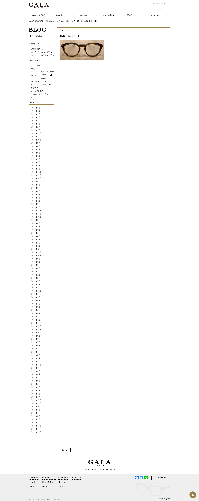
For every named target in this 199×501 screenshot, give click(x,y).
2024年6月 (35, 191)
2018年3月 (35, 416)
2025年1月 (35, 169)
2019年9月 (35, 371)
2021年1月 (35, 323)
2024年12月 (36, 172)
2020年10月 (36, 333)
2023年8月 (35, 223)
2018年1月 (35, 423)
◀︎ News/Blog (36, 36)
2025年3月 (35, 162)
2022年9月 (35, 259)
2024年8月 (35, 185)
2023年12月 (36, 210)
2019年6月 (35, 381)
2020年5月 (35, 349)
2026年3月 (35, 124)
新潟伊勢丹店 (37, 49)
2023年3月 (35, 239)
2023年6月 (35, 230)
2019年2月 (35, 394)
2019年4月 (35, 387)
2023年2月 (35, 243)
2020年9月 (35, 336)
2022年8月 (35, 262)
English (166, 3)
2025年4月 (35, 159)
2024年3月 (35, 201)
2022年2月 (35, 281)
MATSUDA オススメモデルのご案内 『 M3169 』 (42, 94)
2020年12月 (36, 326)
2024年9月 (35, 182)
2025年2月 (35, 166)
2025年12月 (36, 133)
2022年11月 (36, 252)
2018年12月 (36, 400)
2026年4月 (35, 121)
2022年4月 (35, 275)
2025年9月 (35, 143)
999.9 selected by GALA (41, 52)
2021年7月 (35, 304)
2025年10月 (36, 140)
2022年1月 (35, 284)
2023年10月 (36, 217)
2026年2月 (35, 127)
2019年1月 (35, 397)
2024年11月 (36, 175)
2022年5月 (35, 272)
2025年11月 (36, 137)
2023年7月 (35, 227)
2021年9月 (35, 297)
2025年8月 (35, 146)
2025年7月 (35, 150)
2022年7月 (35, 265)
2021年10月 (36, 294)
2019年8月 (35, 374)
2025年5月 (35, 156)
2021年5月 (35, 310)
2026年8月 (35, 108)
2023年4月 (35, 236)
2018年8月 (35, 410)
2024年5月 (35, 194)
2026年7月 (35, 111)
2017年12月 (36, 426)
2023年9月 (35, 220)
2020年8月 (35, 339)
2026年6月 (35, 114)
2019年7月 (35, 378)
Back (64, 450)
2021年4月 (35, 313)
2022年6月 (35, 268)
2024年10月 (36, 178)
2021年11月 (36, 291)
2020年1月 (35, 358)
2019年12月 (36, 362)
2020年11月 (36, 329)
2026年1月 (35, 130)
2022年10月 (36, 255)
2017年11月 (36, 429)
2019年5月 (35, 384)
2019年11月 (36, 365)
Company (155, 15)
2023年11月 (36, 214)
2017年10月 (36, 432)
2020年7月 (35, 342)
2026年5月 (35, 117)
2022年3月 (35, 278)
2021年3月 (35, 317)
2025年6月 (35, 153)
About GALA (38, 15)
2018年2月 (35, 419)
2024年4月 (35, 198)
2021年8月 (35, 300)
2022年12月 (36, 249)
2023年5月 (35, 233)
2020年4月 (35, 352)
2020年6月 (35, 345)
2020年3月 (35, 355)
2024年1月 (35, 207)
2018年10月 (36, 407)
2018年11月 (36, 403)
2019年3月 (35, 390)
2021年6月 (35, 307)
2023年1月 (35, 246)
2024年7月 (35, 188)
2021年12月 (36, 288)
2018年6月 (35, 413)
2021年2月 (35, 320)
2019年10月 (36, 368)
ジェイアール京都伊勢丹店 (42, 55)
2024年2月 (35, 204)
